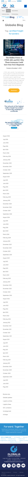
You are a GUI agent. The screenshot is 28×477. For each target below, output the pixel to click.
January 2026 (6, 159)
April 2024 (5, 231)
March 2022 (6, 315)
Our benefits (17, 437)
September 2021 (7, 336)
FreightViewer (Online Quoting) (8, 440)
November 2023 (7, 248)
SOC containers (7, 407)
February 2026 (7, 156)
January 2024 (6, 241)
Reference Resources (15, 442)
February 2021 (7, 359)
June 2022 (5, 305)
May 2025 (5, 187)
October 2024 (6, 210)
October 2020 (6, 373)
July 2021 (5, 343)
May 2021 (5, 349)
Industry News (5, 14)
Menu (24, 20)
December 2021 (7, 326)
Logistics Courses (23, 440)
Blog (8, 10)
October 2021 (6, 332)
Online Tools (21, 439)
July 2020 (5, 380)
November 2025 (7, 166)
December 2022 (7, 285)
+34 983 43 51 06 (16, 460)
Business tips (6, 394)
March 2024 (6, 234)
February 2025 (7, 197)
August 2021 (6, 339)
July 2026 (5, 139)
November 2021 (7, 329)
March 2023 (6, 275)
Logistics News (7, 404)
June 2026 (5, 142)
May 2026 (5, 146)
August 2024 (6, 217)
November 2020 (7, 370)
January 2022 (6, 322)
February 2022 (7, 319)
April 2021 (5, 353)
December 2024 (7, 204)
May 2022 (5, 309)
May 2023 (5, 268)
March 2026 (6, 153)
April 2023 (5, 271)
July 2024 (5, 221)
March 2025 (6, 193)
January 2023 (6, 282)
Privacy (15, 472)
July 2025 (5, 180)
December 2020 (7, 366)
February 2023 (7, 278)
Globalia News (12, 439)
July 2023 (5, 261)
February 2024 (7, 237)
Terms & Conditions (6, 472)
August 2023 (6, 258)
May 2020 (5, 387)
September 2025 (7, 173)
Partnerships (15, 14)
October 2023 (6, 251)
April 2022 (5, 312)
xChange (5, 414)
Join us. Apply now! (6, 437)
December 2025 (7, 163)
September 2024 (7, 214)
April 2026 (5, 149)
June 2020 (5, 383)
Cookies (4, 474)
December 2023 (7, 244)
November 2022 (7, 288)
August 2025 (6, 176)
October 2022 (6, 292)
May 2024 (5, 227)
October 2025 (6, 170)
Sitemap (21, 472)
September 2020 (7, 376)
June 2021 (5, 346)
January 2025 (6, 200)
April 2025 (5, 190)
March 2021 (6, 356)
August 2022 (6, 298)
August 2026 (6, 136)
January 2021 (6, 363)
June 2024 (5, 224)
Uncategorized (7, 411)
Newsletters (15, 10)
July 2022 (5, 302)
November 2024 (7, 207)
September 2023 (7, 254)
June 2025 (5, 183)
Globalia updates (7, 397)
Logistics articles (7, 401)
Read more (14, 90)
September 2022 (7, 295)
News (3, 10)
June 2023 (5, 265)
